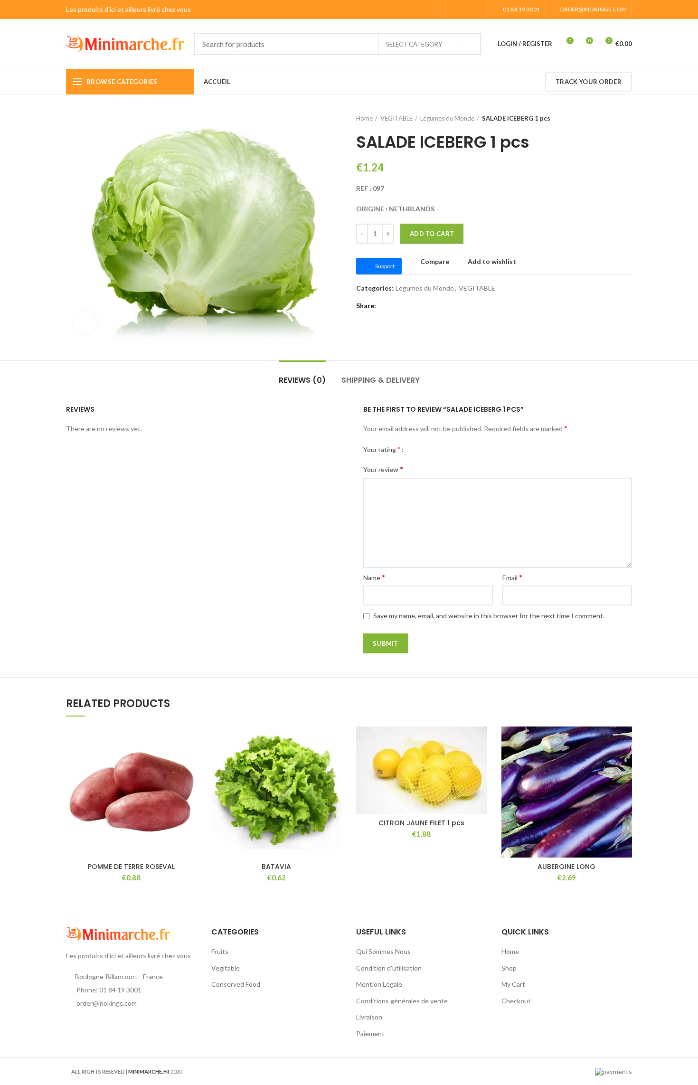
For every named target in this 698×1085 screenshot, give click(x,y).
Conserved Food (235, 984)
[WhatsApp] (477, 9)
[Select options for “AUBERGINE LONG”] (625, 763)
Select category (414, 44)
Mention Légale (379, 984)
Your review (383, 468)
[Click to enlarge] (85, 322)
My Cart (513, 984)
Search (468, 44)
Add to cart (432, 233)
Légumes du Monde (447, 118)
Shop (509, 968)
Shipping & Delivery (380, 380)
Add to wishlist (492, 261)
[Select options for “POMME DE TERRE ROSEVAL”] (190, 763)
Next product (627, 118)
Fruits (219, 951)
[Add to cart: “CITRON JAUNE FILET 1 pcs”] (480, 763)
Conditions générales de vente (402, 1001)
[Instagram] (466, 9)
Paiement (370, 1033)
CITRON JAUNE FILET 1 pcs (421, 823)
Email (512, 577)
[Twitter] (396, 306)
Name (374, 577)
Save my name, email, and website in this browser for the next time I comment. (488, 616)
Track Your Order (589, 81)
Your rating (382, 448)
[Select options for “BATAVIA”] (335, 763)
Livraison (369, 1017)
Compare (434, 261)
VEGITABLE (396, 118)
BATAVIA (276, 866)
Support (385, 266)
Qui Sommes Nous (383, 951)
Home (364, 118)
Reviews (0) (302, 380)
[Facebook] (455, 9)
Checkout (516, 1001)
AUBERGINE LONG (566, 866)
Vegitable (225, 968)
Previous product (608, 118)
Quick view (190, 784)
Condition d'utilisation (389, 968)
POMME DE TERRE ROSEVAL (131, 866)
